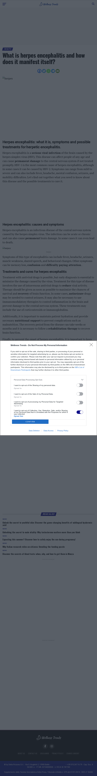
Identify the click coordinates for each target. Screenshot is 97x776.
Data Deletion (34, 431)
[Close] (92, 345)
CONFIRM (30, 422)
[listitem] (48, 379)
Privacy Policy (62, 431)
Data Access (48, 431)
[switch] (80, 385)
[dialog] (48, 388)
